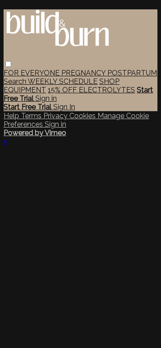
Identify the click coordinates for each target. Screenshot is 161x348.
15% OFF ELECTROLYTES (91, 90)
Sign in (46, 98)
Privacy (56, 116)
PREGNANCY (84, 73)
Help (12, 116)
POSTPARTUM (132, 73)
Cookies (83, 116)
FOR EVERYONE (32, 73)
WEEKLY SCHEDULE (62, 81)
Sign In (64, 107)
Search (16, 81)
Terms (32, 116)
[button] (8, 64)
